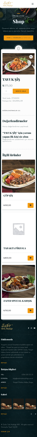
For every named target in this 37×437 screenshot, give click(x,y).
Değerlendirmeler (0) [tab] (11, 110)
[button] (31, 56)
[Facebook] (29, 328)
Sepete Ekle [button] (31, 205)
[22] (6, 404)
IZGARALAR (17, 37)
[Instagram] (32, 328)
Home (9, 37)
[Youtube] (35, 328)
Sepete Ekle (21, 91)
